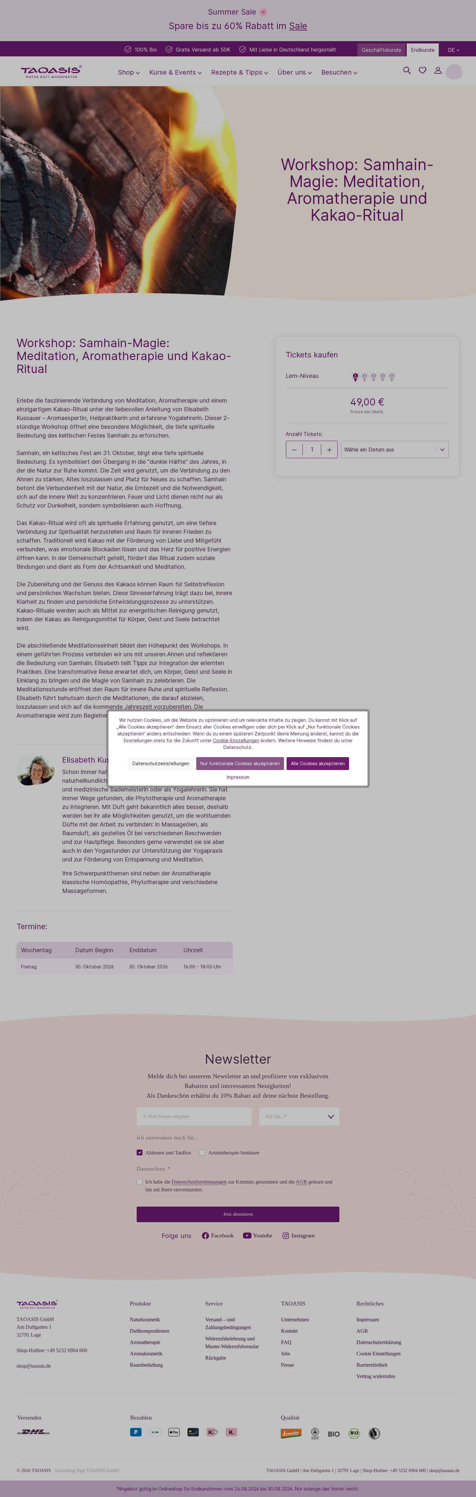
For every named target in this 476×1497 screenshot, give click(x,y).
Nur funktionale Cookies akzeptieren (240, 763)
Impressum (238, 777)
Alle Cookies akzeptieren (318, 763)
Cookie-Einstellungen (236, 740)
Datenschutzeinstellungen (160, 763)
